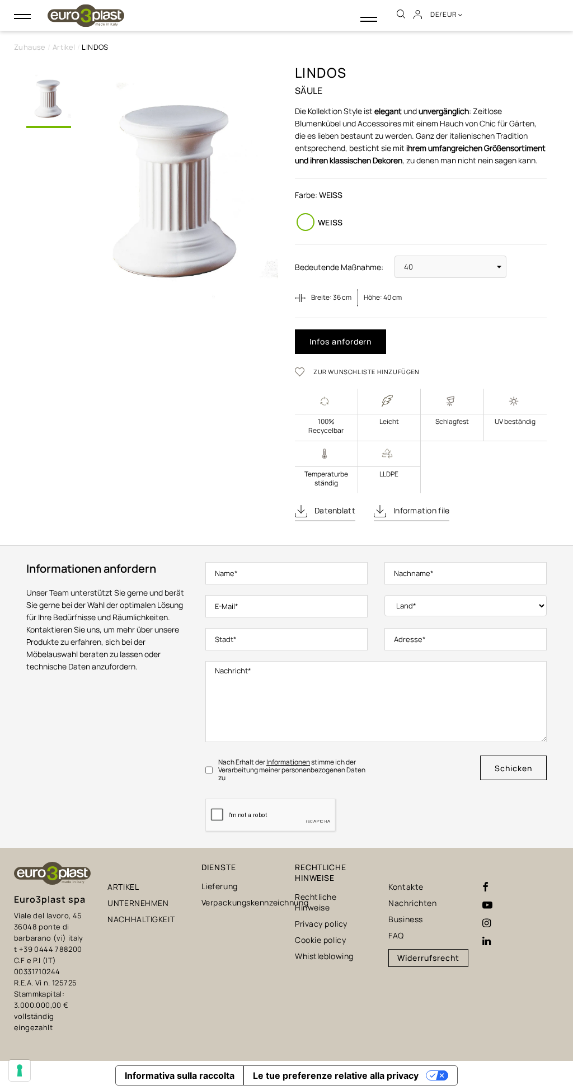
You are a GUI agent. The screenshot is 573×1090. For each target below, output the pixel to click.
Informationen (288, 762)
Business (405, 919)
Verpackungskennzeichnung (254, 902)
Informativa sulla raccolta (179, 1075)
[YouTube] (487, 905)
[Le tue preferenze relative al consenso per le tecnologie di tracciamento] (19, 1070)
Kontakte (405, 886)
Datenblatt (334, 510)
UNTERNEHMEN (137, 903)
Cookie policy (320, 940)
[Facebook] (485, 887)
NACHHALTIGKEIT (141, 919)
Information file (421, 510)
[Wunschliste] (303, 371)
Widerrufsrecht (428, 957)
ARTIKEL (123, 886)
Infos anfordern (340, 341)
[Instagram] (486, 923)
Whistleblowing (324, 956)
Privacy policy (321, 923)
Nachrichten (412, 903)
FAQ (396, 935)
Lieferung (219, 886)
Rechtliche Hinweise (316, 902)
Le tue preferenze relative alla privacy (336, 1075)
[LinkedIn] (486, 941)
